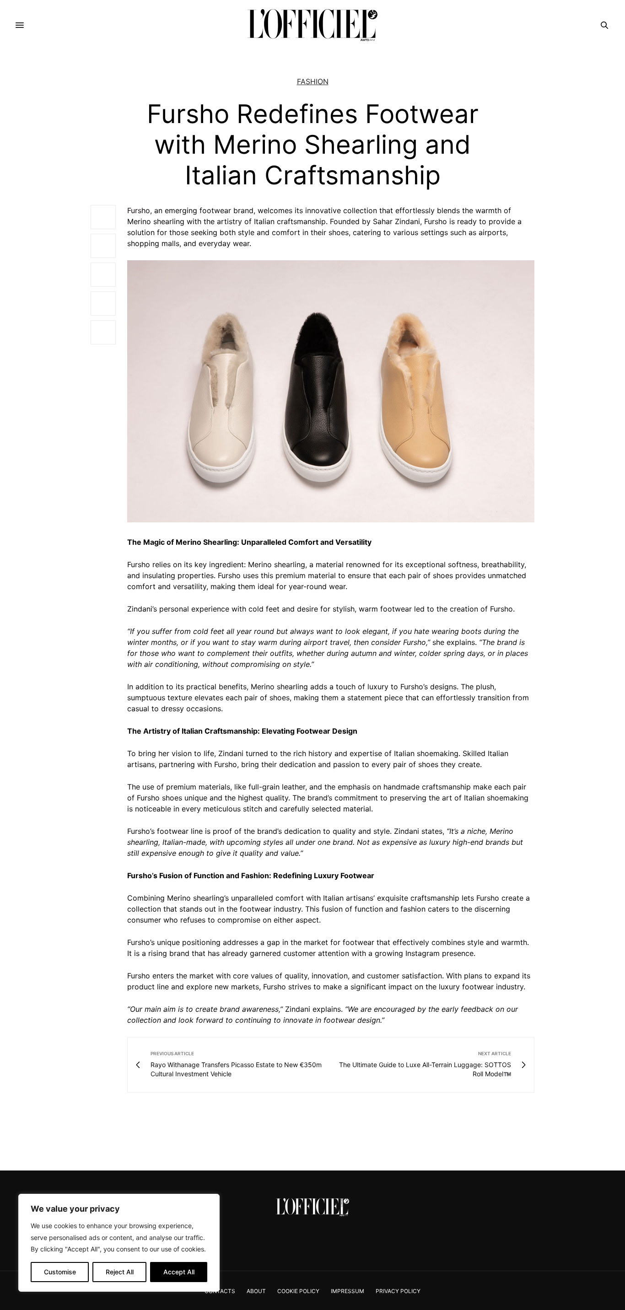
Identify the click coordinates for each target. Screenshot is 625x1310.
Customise (60, 1272)
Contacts (220, 1291)
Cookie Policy (298, 1291)
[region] (119, 1243)
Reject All (120, 1272)
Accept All (178, 1272)
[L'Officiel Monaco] (312, 25)
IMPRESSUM (347, 1291)
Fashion (313, 81)
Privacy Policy (398, 1291)
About (256, 1291)
